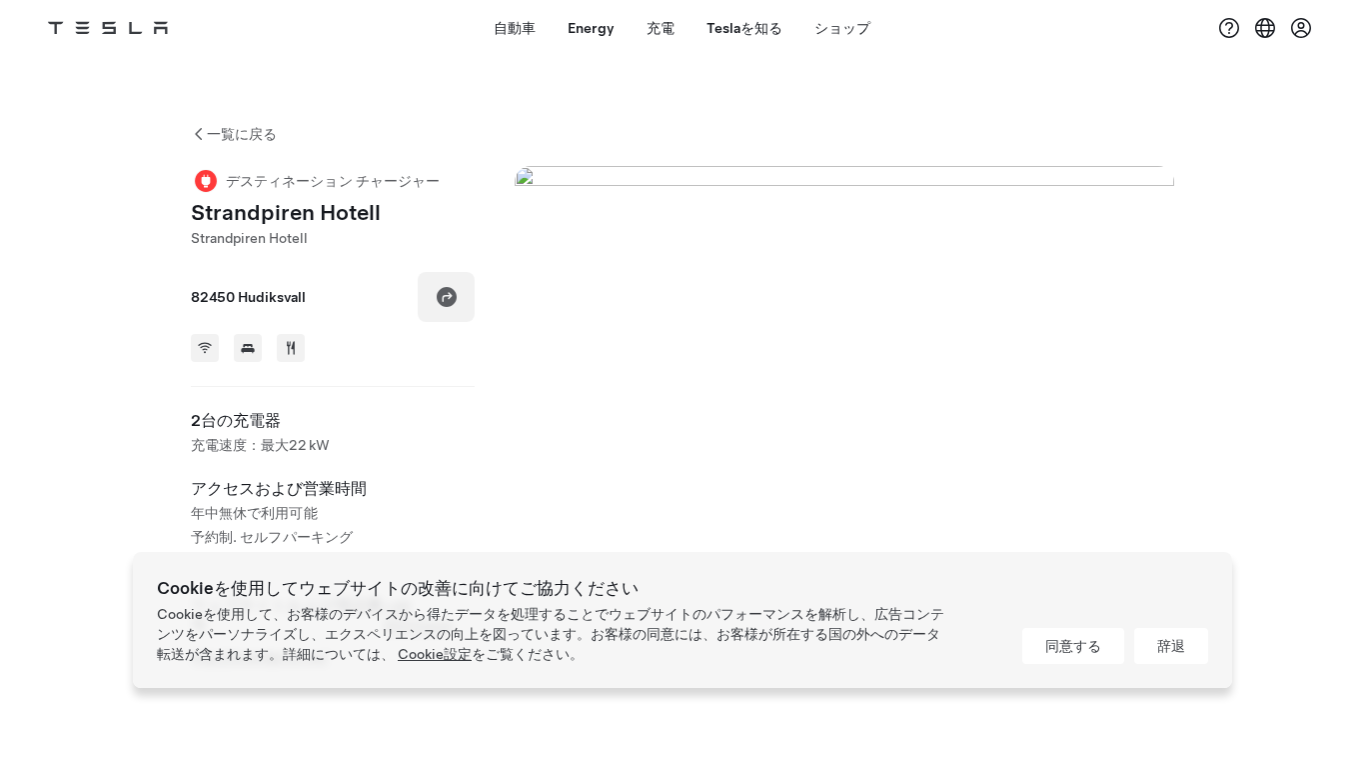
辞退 (1171, 646)
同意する (1073, 646)
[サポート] (1229, 28)
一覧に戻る (242, 134)
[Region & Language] (1265, 28)
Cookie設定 (435, 654)
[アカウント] (1301, 28)
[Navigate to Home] (108, 28)
